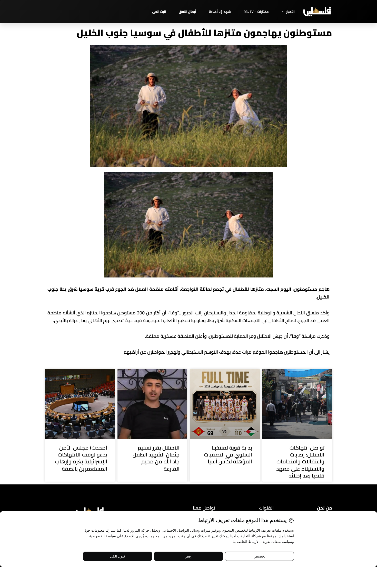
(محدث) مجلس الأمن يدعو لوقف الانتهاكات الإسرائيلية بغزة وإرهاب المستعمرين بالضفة (81, 458)
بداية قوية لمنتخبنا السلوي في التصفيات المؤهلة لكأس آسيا (228, 455)
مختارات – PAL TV (256, 11)
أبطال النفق (187, 11)
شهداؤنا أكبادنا (220, 11)
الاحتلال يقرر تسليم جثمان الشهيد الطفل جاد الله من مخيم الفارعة (156, 458)
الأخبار (290, 11)
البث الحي (159, 11)
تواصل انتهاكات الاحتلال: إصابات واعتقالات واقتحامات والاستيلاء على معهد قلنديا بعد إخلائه (300, 462)
